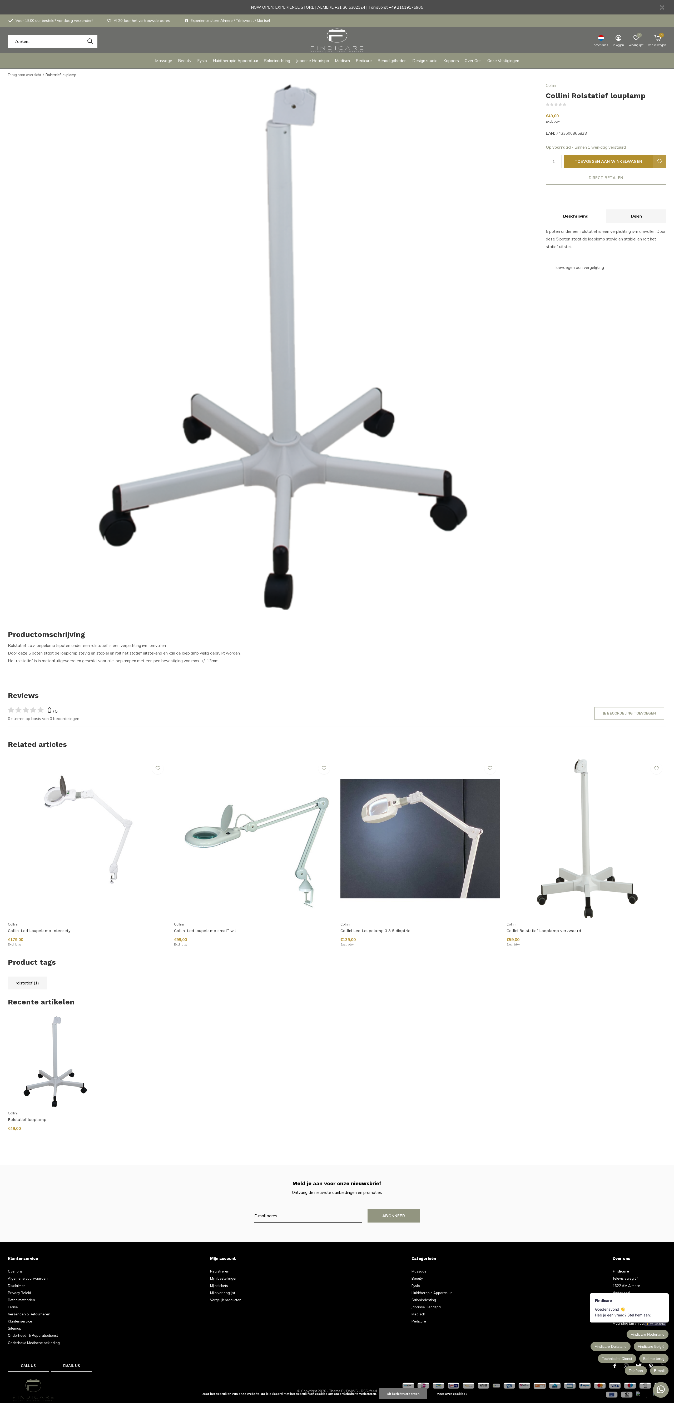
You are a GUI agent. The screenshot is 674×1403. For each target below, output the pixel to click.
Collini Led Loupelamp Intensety (39, 930)
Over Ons (473, 60)
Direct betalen (606, 177)
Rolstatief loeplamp (27, 1119)
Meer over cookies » (452, 1394)
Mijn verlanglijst (222, 1293)
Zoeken (90, 41)
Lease (13, 1307)
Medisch (342, 60)
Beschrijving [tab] (575, 216)
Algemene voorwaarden (28, 1278)
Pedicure (364, 60)
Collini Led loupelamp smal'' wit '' (207, 930)
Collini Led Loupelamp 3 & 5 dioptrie (375, 930)
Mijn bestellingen (223, 1278)
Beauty (184, 60)
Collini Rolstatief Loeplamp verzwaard (544, 930)
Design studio (425, 60)
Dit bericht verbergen (403, 1394)
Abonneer (393, 1215)
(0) (570, 104)
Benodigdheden (392, 60)
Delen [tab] (636, 216)
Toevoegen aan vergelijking (579, 267)
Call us (28, 1366)
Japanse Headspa (312, 60)
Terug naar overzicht (24, 75)
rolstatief (27, 982)
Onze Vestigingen (503, 60)
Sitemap (14, 1328)
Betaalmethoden (21, 1300)
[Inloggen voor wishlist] (659, 161)
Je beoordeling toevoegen (629, 713)
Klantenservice (20, 1321)
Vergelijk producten (225, 1300)
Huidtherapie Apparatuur (235, 60)
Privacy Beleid (19, 1293)
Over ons (15, 1271)
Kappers (451, 60)
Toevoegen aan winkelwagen (608, 161)
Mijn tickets (219, 1286)
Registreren (219, 1271)
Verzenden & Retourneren (29, 1314)
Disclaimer (16, 1286)
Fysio (202, 60)
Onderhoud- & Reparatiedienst (33, 1335)
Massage (163, 60)
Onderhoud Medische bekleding (34, 1343)
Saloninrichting (277, 60)
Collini (551, 85)
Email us (71, 1366)
